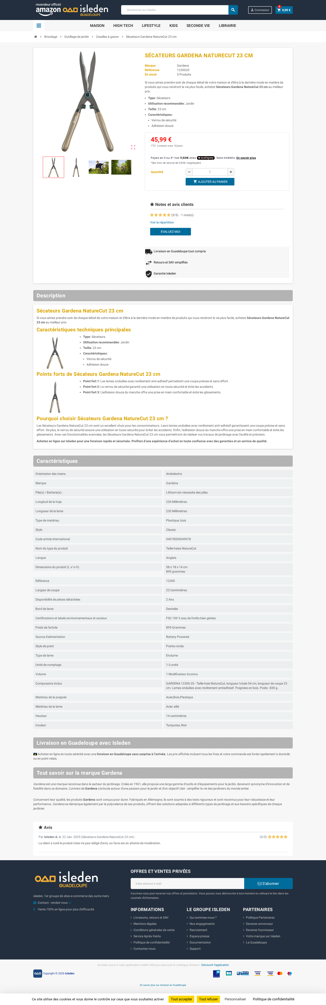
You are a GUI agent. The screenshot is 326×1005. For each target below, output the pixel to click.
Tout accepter (181, 999)
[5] (169, 215)
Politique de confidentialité (152, 942)
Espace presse (199, 936)
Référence (152, 70)
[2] (156, 215)
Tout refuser (208, 999)
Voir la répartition (162, 222)
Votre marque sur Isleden (263, 936)
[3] (160, 215)
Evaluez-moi (170, 231)
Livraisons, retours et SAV (151, 917)
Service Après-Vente (147, 936)
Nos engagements (202, 923)
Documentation (200, 942)
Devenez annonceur (259, 923)
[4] (164, 215)
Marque (150, 65)
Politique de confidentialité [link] (273, 999)
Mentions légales (145, 923)
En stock (151, 74)
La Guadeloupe (256, 942)
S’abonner (270, 883)
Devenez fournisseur (260, 930)
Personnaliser (235, 999)
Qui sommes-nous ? (203, 917)
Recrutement (198, 930)
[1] (152, 215)
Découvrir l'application (215, 965)
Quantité (157, 172)
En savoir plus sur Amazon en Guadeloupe (163, 985)
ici (69, 902)
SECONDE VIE (198, 25)
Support (195, 948)
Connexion (259, 10)
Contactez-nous (144, 948)
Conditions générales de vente (154, 930)
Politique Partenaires (260, 917)
